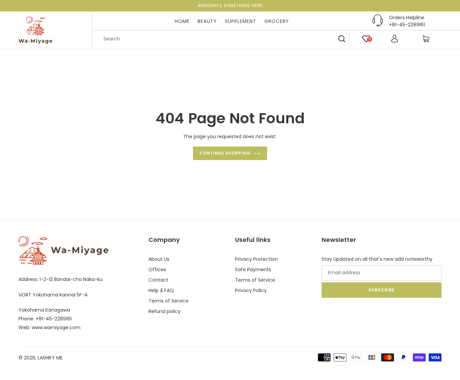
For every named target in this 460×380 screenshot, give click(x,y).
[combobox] (223, 39)
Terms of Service (169, 300)
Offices (157, 269)
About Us (159, 259)
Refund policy (164, 311)
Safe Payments (253, 269)
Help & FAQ (161, 290)
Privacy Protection (256, 259)
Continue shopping (225, 153)
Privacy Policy (251, 290)
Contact (158, 280)
